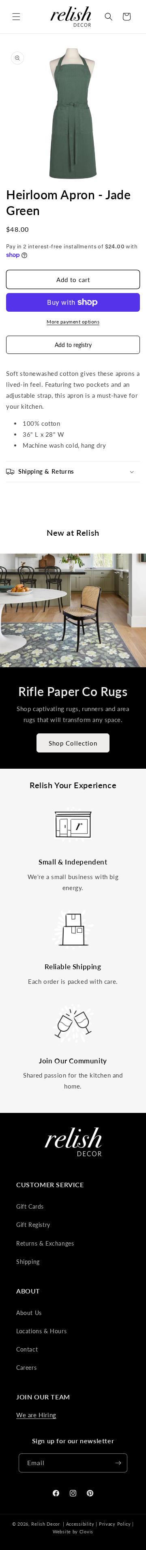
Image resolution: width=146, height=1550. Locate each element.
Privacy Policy (115, 1523)
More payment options (73, 322)
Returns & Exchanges (45, 1243)
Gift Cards (30, 1206)
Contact (27, 1349)
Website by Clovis (73, 1531)
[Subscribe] (118, 1462)
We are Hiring (36, 1414)
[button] (16, 17)
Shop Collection (73, 743)
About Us (29, 1312)
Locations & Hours (41, 1331)
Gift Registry (33, 1224)
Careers (26, 1367)
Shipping (28, 1261)
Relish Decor (45, 1523)
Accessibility (80, 1523)
